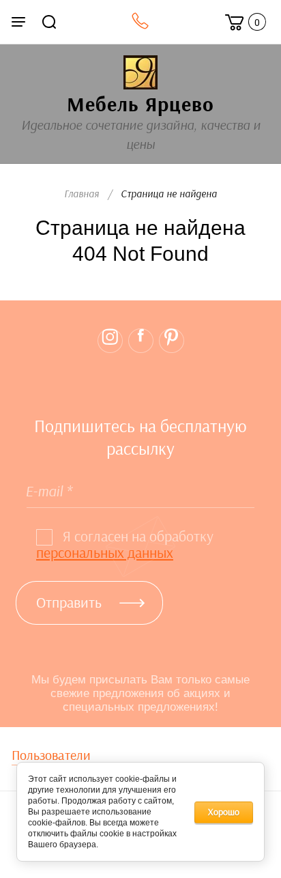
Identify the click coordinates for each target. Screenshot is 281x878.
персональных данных (104, 553)
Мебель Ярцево (140, 105)
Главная (81, 194)
